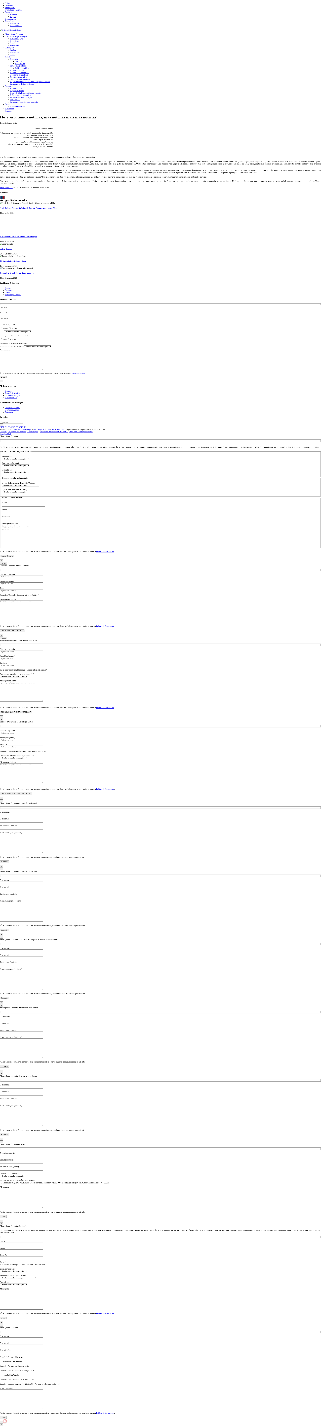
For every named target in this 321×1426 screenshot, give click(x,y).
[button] (160, 701)
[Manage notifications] (5, 1421)
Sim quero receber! (160, 723)
